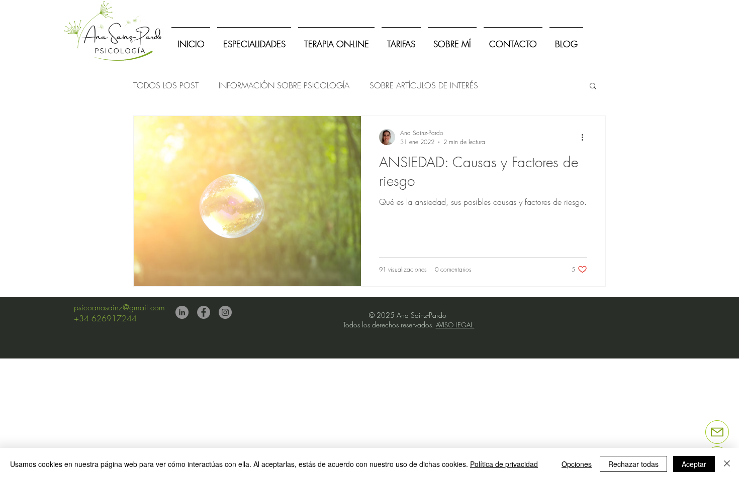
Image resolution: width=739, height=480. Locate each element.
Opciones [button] (577, 464)
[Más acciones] (586, 137)
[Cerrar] (727, 464)
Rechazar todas (633, 464)
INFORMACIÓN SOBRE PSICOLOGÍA (284, 85)
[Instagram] (225, 312)
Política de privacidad (504, 464)
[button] (593, 86)
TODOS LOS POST (166, 85)
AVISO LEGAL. (455, 324)
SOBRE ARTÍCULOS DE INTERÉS (423, 85)
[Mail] (717, 432)
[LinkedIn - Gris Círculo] (182, 312)
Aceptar (694, 464)
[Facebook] (203, 312)
